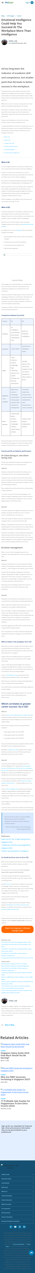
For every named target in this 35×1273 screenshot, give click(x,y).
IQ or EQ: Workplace (9, 149)
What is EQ (7, 140)
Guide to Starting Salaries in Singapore (15, 851)
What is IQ (7, 137)
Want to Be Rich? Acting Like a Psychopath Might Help (15, 966)
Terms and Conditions (18, 1244)
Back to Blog (9, 1025)
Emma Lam (13, 41)
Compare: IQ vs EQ (9, 143)
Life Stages (10, 16)
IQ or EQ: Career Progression (11, 152)
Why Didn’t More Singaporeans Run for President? (14, 964)
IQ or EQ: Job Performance (11, 146)
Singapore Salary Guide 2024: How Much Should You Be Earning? (15, 1055)
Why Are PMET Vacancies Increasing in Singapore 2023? (15, 1078)
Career (19, 16)
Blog (2, 16)
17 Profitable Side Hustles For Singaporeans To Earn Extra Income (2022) (15, 1103)
